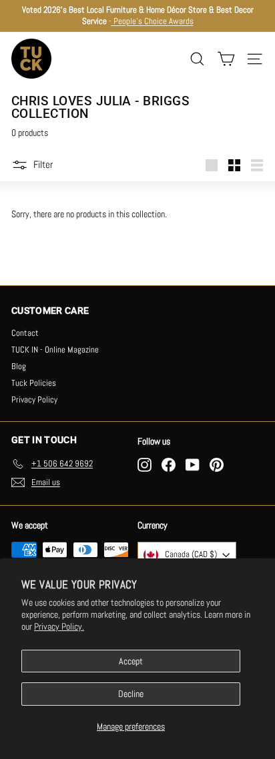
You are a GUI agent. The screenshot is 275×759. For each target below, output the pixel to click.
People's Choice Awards (152, 21)
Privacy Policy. (59, 626)
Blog (18, 366)
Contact (25, 333)
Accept (131, 661)
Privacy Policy (34, 399)
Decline (131, 694)
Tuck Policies (33, 382)
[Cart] (226, 59)
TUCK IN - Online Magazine (55, 349)
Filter (43, 163)
